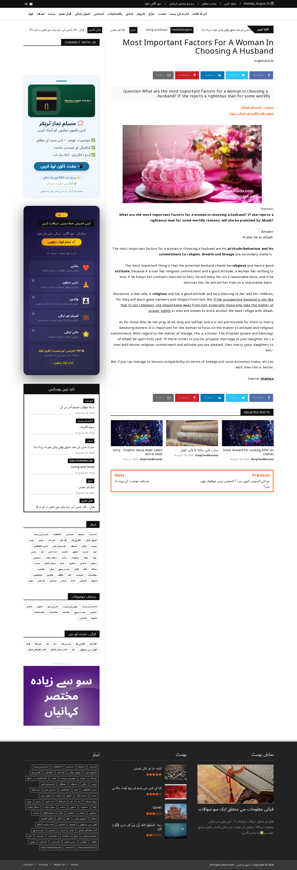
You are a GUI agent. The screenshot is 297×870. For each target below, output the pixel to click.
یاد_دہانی (56, 842)
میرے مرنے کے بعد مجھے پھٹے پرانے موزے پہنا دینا (250, 30)
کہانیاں (53, 581)
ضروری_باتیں (80, 819)
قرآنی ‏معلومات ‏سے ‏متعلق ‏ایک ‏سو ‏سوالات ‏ (236, 809)
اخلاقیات (57, 534)
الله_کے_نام (76, 540)
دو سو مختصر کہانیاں (181, 4)
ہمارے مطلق (209, 4)
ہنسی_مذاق (70, 842)
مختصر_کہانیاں (90, 836)
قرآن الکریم (116, 30)
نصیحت (79, 575)
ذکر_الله (38, 644)
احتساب (93, 534)
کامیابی (83, 581)
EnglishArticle (264, 61)
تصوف (73, 546)
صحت (162, 14)
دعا (54, 644)
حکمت (65, 552)
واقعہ (60, 575)
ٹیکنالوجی (37, 575)
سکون (94, 563)
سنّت (51, 14)
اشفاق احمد (91, 772)
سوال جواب (51, 558)
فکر (85, 569)
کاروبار (141, 14)
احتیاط (81, 534)
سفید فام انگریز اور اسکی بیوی (251, 113)
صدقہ (40, 14)
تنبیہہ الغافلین (41, 546)
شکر (62, 563)
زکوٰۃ (86, 558)
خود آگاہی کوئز (153, 4)
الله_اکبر (93, 644)
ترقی (84, 546)
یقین (30, 581)
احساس (99, 14)
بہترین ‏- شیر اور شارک (257, 107)
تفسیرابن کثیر (59, 546)
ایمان (40, 540)
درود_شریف (91, 801)
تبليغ (29, 778)
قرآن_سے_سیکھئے (88, 649)
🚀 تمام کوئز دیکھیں (62, 242)
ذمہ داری (52, 552)
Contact (28, 864)
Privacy (43, 864)
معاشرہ (41, 569)
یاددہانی (41, 581)
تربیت (94, 546)
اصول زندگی (82, 14)
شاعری (72, 563)
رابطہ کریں (230, 4)
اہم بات (89, 401)
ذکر (42, 552)
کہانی (90, 441)
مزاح (151, 14)
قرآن (76, 569)
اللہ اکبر (63, 540)
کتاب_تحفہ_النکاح (59, 649)
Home (74, 864)
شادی (129, 14)
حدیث (85, 552)
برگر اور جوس (139, 30)
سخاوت (75, 558)
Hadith (70, 847)
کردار (73, 581)
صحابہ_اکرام (50, 563)
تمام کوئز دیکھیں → (61, 363)
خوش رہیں (46, 795)
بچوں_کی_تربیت (32, 30)
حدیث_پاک (66, 644)
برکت (31, 540)
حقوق (75, 552)
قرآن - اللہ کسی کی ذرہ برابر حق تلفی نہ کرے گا (78, 30)
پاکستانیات (115, 14)
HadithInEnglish (203, 30)
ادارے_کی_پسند (179, 14)
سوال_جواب (33, 807)
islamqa (267, 378)
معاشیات (92, 575)
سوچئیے (37, 558)
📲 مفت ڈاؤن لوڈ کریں (61, 166)
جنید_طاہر (36, 790)
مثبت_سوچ (64, 569)
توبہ (95, 552)
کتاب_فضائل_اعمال (37, 649)
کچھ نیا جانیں (256, 13)
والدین (50, 575)
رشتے (33, 552)
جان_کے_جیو (53, 606)
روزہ (94, 558)
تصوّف (62, 784)
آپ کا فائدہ (199, 14)
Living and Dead (177, 30)
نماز (69, 575)
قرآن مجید (64, 14)
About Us (59, 864)
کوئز (30, 14)
